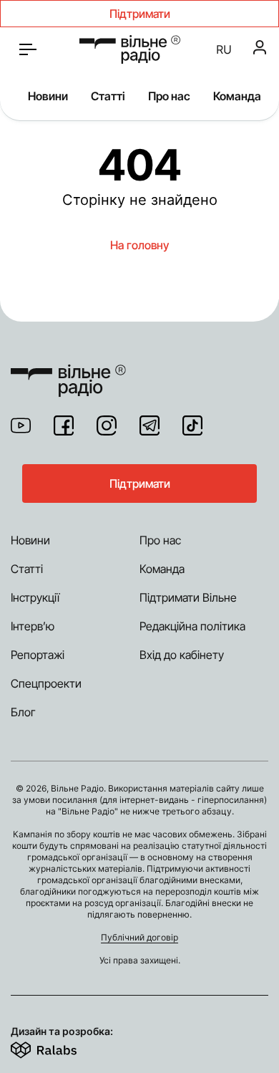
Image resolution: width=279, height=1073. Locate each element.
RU (224, 49)
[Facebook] (64, 425)
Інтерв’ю (32, 626)
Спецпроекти (46, 683)
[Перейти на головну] (129, 49)
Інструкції (35, 597)
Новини (48, 96)
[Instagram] (107, 425)
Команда (237, 96)
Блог (23, 712)
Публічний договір (139, 937)
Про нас (169, 96)
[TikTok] (192, 425)
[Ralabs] (61, 1047)
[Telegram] (150, 425)
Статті (108, 96)
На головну (139, 245)
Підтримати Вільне (188, 597)
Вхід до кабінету (182, 655)
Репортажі (37, 655)
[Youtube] (21, 425)
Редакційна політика (192, 626)
